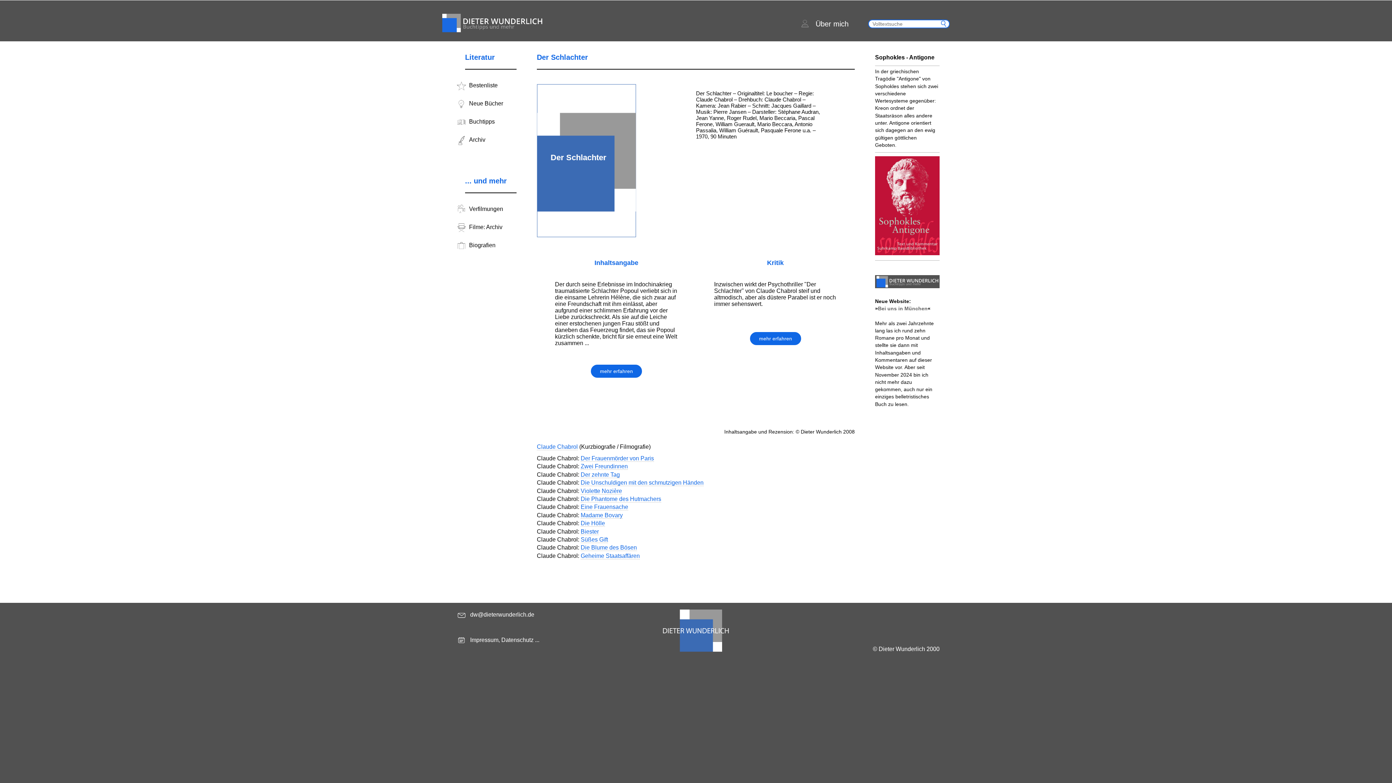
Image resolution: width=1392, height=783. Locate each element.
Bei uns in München (903, 308)
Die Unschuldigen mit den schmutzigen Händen (642, 483)
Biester (590, 532)
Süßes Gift (594, 539)
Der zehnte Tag (600, 475)
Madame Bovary (602, 515)
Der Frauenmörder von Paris (617, 458)
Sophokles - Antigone (905, 57)
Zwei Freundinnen (604, 466)
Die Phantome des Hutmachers (621, 499)
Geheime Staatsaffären (610, 556)
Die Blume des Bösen (609, 547)
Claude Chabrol (557, 447)
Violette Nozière (601, 491)
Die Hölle (593, 523)
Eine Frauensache (604, 507)
